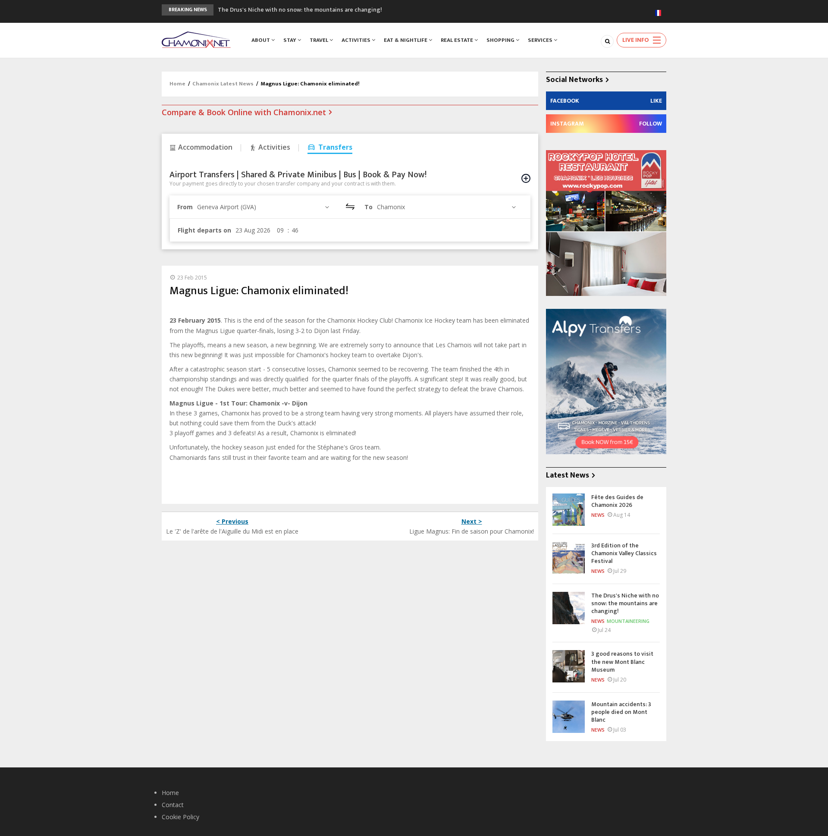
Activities (357, 40)
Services (541, 40)
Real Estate (457, 40)
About (261, 40)
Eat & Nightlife (406, 40)
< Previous (232, 521)
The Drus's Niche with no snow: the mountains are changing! (300, 10)
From (185, 207)
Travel (319, 40)
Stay (290, 40)
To (368, 207)
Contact (173, 805)
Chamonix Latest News (223, 83)
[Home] (196, 39)
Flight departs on (204, 230)
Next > (471, 521)
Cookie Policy (180, 817)
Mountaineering (628, 621)
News (598, 515)
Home (177, 83)
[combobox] (264, 206)
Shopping (501, 40)
